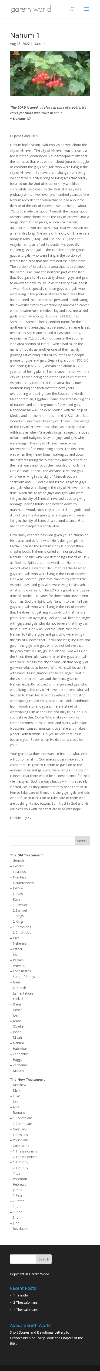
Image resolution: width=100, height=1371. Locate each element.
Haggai (18, 1059)
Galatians (20, 1129)
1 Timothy (20, 1162)
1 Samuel (20, 905)
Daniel (17, 1004)
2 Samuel (20, 910)
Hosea (18, 1010)
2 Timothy (20, 1167)
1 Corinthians (23, 1118)
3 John (17, 1217)
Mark (16, 1090)
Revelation (21, 1228)
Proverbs (19, 965)
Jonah (17, 1032)
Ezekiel (18, 998)
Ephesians (20, 1135)
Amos (17, 1021)
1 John (17, 1206)
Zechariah (20, 1065)
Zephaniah (21, 1054)
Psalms (18, 960)
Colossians (21, 1145)
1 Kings (18, 916)
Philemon (20, 1179)
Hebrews (19, 1184)
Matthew (19, 1085)
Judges (18, 893)
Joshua (18, 888)
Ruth (16, 899)
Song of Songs (24, 976)
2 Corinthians (23, 1123)
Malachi (18, 1070)
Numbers (20, 877)
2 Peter (18, 1201)
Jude (16, 1223)
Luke (16, 1096)
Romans (19, 1112)
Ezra (16, 938)
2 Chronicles (22, 932)
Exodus (18, 866)
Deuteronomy (23, 883)
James (17, 1190)
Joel (15, 1015)
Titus (16, 1173)
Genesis (19, 860)
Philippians (21, 1140)
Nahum (39, 43)
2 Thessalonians (25, 1157)
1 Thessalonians (25, 1151)
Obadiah (19, 1026)
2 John (17, 1212)
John (16, 1101)
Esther (17, 949)
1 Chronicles (22, 927)
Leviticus (19, 871)
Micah (17, 1037)
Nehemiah (20, 943)
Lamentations (23, 993)
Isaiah (17, 982)
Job (15, 954)
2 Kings (18, 921)
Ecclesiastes (22, 971)
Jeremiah (19, 988)
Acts (16, 1107)
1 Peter (18, 1195)
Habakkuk (20, 1048)
